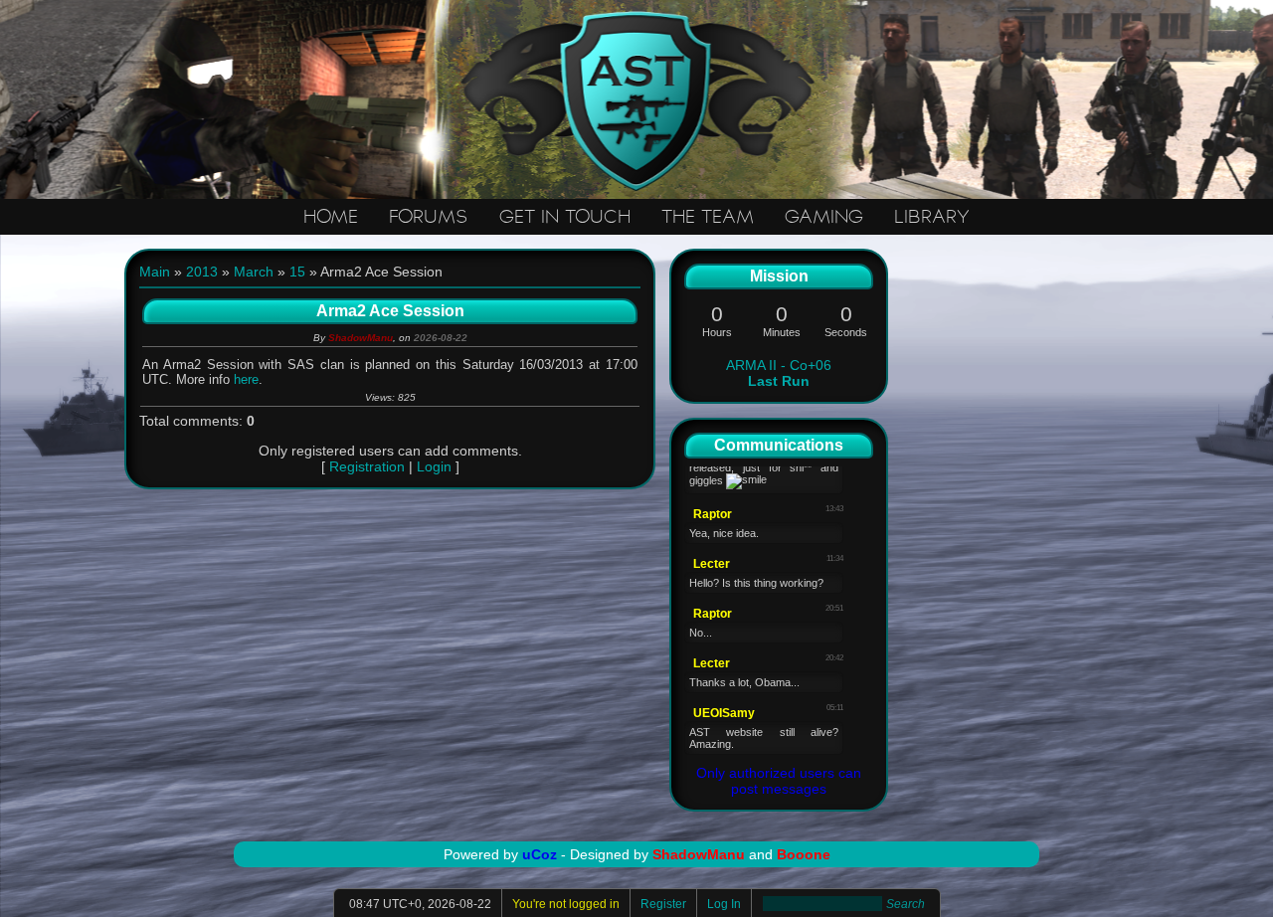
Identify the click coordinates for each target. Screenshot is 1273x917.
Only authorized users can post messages (778, 781)
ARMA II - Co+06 (778, 373)
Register (663, 904)
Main (154, 271)
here (246, 379)
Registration (367, 466)
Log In (724, 904)
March (253, 271)
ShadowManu (360, 337)
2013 (202, 271)
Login (434, 466)
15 (297, 271)
